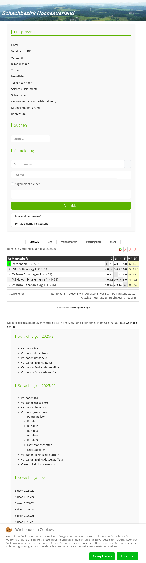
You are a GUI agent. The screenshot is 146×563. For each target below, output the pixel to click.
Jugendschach (20, 64)
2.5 (120, 269)
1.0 (107, 279)
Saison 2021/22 (24, 509)
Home (15, 45)
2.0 (111, 264)
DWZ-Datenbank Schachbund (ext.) (33, 101)
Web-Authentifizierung (74, 194)
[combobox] (30, 138)
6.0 (125, 269)
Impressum (18, 114)
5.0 (120, 264)
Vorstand (17, 57)
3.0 (116, 269)
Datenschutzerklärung (25, 107)
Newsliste (17, 76)
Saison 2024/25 (24, 490)
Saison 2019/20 (24, 522)
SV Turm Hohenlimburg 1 (28, 285)
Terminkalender (21, 82)
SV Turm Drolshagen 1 (26, 274)
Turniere (16, 70)
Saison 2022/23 (24, 503)
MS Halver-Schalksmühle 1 (30, 280)
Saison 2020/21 (24, 515)
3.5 (111, 279)
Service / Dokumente (24, 89)
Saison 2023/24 (24, 497)
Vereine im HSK (21, 51)
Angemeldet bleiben (27, 184)
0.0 (116, 279)
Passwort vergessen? (27, 216)
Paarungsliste (93, 242)
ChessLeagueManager (79, 307)
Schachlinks (18, 95)
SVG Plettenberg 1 (24, 269)
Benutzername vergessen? (31, 223)
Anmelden (71, 206)
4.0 (116, 264)
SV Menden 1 (20, 264)
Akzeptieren (102, 556)
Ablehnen (128, 556)
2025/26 (34, 242)
